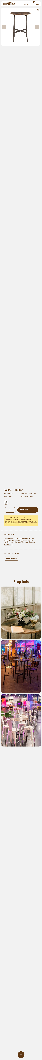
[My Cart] (32, 4)
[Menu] (37, 4)
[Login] (28, 4)
